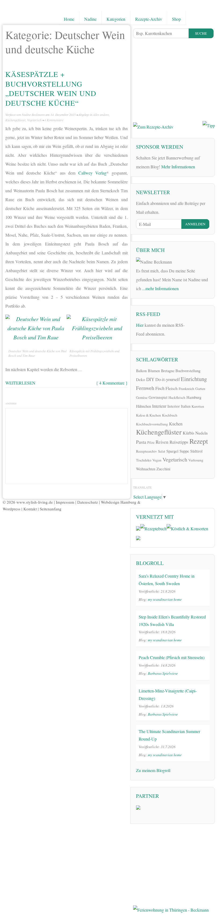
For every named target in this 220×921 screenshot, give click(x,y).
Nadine (90, 19)
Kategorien (116, 19)
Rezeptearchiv (146, 451)
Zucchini (163, 468)
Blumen (154, 370)
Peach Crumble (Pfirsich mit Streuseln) (171, 657)
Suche (201, 33)
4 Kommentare (53, 120)
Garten (200, 388)
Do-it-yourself (167, 379)
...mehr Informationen (160, 288)
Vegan (157, 460)
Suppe (184, 451)
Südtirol (196, 451)
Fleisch (172, 388)
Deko (140, 379)
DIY (150, 379)
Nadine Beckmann (33, 114)
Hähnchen (143, 406)
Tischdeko (143, 460)
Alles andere (101, 114)
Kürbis (188, 433)
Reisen (162, 442)
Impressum (65, 502)
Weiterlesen (20, 383)
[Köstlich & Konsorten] (187, 528)
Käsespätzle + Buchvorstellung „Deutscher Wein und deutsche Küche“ (50, 88)
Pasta (141, 442)
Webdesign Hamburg (118, 502)
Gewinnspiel (158, 397)
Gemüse (142, 397)
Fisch (159, 388)
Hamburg (193, 397)
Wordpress (11, 508)
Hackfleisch (176, 397)
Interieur (159, 406)
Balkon (141, 370)
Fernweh (145, 388)
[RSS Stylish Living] (192, 324)
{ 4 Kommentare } (112, 383)
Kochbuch (169, 415)
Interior (173, 406)
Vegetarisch (34, 120)
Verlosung (195, 460)
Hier (140, 325)
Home (69, 19)
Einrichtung (194, 379)
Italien (185, 406)
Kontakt (30, 508)
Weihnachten (145, 468)
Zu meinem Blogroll (153, 770)
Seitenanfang (50, 508)
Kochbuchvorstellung (152, 424)
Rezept (198, 441)
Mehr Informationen (178, 166)
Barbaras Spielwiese (163, 673)
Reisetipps (179, 442)
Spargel (172, 451)
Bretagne (167, 370)
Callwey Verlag (92, 173)
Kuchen (175, 424)
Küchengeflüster (15, 120)
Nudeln (201, 433)
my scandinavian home (165, 599)
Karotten (198, 406)
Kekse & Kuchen (148, 415)
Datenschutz (87, 502)
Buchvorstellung (187, 370)
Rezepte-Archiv (148, 19)
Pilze (151, 442)
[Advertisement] (66, 444)
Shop (176, 19)
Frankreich (186, 388)
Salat (161, 451)
